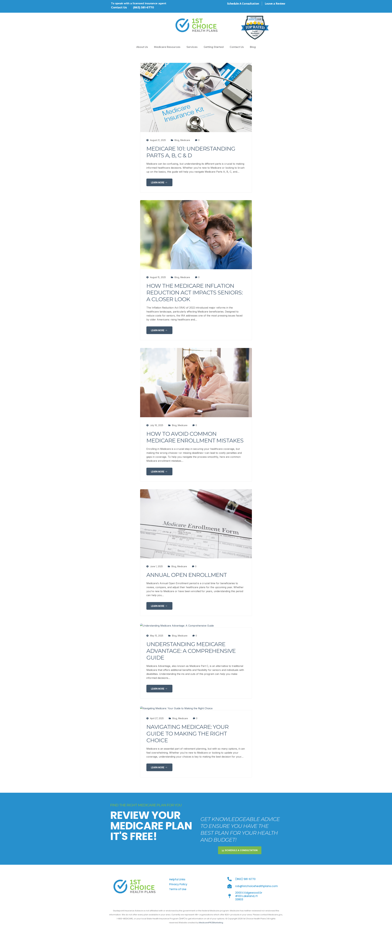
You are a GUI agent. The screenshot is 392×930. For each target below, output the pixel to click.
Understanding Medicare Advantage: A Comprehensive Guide (191, 651)
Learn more (158, 182)
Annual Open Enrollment (186, 574)
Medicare (185, 140)
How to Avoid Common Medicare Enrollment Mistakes (194, 437)
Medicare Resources (167, 47)
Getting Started (214, 47)
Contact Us (237, 47)
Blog (253, 47)
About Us (142, 47)
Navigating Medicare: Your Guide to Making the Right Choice (187, 733)
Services (192, 47)
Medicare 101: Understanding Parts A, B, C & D (190, 152)
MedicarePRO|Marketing (211, 922)
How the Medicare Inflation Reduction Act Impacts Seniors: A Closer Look (194, 292)
